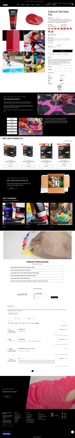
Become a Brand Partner (30, 420)
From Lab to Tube (17, 416)
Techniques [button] (50, 69)
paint (29, 323)
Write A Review (54, 297)
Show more (37, 323)
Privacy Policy (40, 417)
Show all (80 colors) (52, 34)
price (20, 323)
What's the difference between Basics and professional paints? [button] (23, 275)
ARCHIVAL (12, 127)
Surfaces (27, 4)
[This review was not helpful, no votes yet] (66, 335)
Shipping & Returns (29, 416)
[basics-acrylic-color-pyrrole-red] (55, 28)
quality (12, 323)
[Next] (50, 1)
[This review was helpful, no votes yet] (64, 335)
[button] (37, 437)
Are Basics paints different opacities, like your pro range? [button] (22, 267)
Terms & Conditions (41, 414)
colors (9, 323)
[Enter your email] (12, 425)
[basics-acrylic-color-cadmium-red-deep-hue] (64, 28)
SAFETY (12, 130)
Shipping (49, 47)
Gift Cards (15, 421)
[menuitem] (18, 5)
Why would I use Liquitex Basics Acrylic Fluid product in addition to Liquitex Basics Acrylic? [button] (29, 281)
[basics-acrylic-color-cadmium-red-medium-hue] (52, 28)
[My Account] (68, 5)
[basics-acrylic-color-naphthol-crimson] (58, 28)
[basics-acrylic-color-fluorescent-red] (52, 31)
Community (54, 4)
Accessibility (16, 420)
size (26, 323)
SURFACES (12, 124)
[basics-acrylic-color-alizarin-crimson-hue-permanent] (67, 28)
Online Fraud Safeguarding (30, 422)
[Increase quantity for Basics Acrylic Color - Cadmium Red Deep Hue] (51, 51)
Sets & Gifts (38, 4)
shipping (16, 323)
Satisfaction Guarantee (41, 419)
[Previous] (24, 1)
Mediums (22, 4)
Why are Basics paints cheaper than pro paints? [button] (20, 278)
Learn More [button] (56, 415)
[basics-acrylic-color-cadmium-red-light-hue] (49, 28)
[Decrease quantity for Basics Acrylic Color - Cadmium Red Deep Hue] (49, 51)
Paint (18, 4)
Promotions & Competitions (42, 416)
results (23, 323)
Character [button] (49, 66)
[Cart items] (71, 5)
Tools (33, 4)
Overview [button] (49, 57)
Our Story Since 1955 (17, 414)
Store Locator (28, 417)
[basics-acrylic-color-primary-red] (70, 28)
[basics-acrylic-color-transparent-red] (61, 28)
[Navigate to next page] (45, 371)
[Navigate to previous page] (30, 371)
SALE (43, 4)
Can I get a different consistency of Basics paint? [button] (20, 270)
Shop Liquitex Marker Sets (68, 140)
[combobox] (21, 318)
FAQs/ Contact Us (29, 414)
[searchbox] (11, 318)
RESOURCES (48, 4)
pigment (32, 323)
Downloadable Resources (30, 419)
